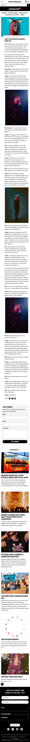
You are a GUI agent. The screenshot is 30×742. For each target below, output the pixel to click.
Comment (5, 428)
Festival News (13, 13)
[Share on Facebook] (10, 398)
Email (4, 421)
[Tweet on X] (12, 398)
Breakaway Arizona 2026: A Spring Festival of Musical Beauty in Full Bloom (14, 476)
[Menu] (2, 2)
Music (22, 14)
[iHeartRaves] (14, 2)
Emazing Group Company (18, 740)
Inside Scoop (23, 13)
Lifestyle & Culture (12, 14)
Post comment (15, 442)
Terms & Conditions (21, 736)
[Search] (28, 5)
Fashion (4, 13)
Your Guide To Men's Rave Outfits (12, 677)
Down (6, 71)
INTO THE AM (26, 740)
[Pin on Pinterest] (15, 398)
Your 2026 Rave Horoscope (10, 639)
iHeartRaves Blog (14, 9)
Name (4, 414)
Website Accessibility (13, 736)
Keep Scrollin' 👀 (15, 450)
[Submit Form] (27, 697)
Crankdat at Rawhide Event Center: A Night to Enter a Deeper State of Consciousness (13, 517)
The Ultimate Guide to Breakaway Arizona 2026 (14, 597)
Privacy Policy (4, 736)
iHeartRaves (16, 738)
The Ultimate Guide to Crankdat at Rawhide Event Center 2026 (12, 556)
